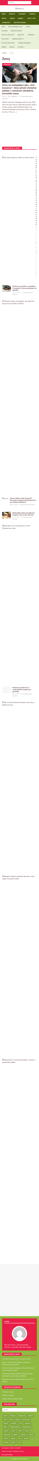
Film (19, 1438)
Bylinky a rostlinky (8, 43)
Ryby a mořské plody (15, 26)
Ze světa (20, 47)
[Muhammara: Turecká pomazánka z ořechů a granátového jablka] (18, 1061)
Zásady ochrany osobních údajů (12, 1399)
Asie (20, 1423)
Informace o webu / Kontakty (11, 1448)
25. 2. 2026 (36, 234)
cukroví (6, 1438)
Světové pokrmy (20, 22)
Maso (3, 26)
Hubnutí (32, 14)
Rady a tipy (32, 18)
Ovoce (28, 26)
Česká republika (15, 1427)
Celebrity (22, 14)
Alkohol (26, 1438)
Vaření (20, 1431)
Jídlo (5, 1419)
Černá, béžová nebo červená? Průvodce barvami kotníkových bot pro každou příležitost (23, 500)
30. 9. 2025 (14, 504)
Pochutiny (5, 39)
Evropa (18, 1419)
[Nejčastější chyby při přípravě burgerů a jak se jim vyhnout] (6, 515)
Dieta (11, 1419)
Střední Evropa (27, 1427)
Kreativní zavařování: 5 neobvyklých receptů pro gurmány (21, 689)
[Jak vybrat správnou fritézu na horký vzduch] (18, 157)
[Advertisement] (19, 131)
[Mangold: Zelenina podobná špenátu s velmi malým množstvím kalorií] (18, 877)
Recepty (12, 14)
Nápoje (12, 47)
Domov (20, 18)
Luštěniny (30, 34)
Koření (4, 47)
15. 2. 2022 (7, 96)
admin (16, 96)
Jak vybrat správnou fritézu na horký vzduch (36, 190)
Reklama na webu (7, 1395)
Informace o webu (7, 1392)
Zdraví (12, 18)
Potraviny (23, 1434)
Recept (6, 1423)
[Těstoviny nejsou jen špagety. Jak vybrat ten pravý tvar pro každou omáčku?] (18, 302)
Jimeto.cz (25, 1459)
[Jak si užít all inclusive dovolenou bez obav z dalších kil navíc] (18, 703)
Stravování (7, 1434)
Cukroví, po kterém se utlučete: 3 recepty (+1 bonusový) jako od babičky (24, 288)
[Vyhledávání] (19, 2)
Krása (4, 18)
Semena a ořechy (18, 39)
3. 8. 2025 (16, 694)
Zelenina (5, 30)
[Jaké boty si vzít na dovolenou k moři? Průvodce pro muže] (18, 527)
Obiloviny (21, 34)
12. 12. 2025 (17, 292)
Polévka (31, 1434)
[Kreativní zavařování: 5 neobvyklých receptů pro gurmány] (6, 690)
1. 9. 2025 (16, 517)
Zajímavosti (6, 22)
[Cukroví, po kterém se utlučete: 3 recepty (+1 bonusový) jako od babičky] (6, 288)
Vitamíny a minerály (24, 43)
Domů (4, 14)
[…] (15, 112)
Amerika (6, 1442)
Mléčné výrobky (16, 30)
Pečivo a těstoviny (8, 34)
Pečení (27, 1431)
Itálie (19, 1442)
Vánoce (6, 1431)
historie (15, 1434)
